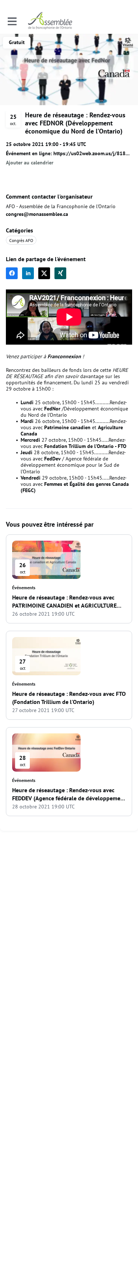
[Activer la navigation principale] (12, 21)
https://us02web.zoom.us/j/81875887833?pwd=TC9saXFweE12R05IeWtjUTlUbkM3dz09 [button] (92, 153)
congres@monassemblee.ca (37, 214)
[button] (29, 163)
